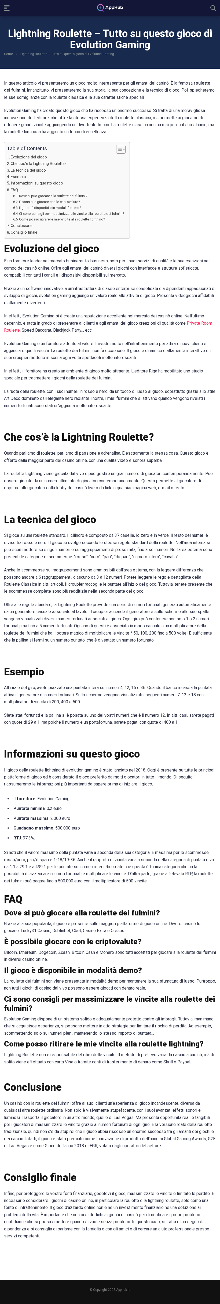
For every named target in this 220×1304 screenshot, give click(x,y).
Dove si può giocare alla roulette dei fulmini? (53, 196)
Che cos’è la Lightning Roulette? (39, 163)
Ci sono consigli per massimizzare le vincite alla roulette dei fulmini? (71, 214)
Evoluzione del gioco (29, 157)
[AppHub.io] (110, 7)
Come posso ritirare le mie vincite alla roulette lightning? (62, 219)
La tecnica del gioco (28, 170)
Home (8, 54)
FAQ (14, 190)
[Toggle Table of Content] (118, 149)
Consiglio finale (24, 232)
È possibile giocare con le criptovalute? (49, 202)
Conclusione (21, 225)
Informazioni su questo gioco (37, 183)
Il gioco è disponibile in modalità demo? (50, 208)
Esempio (18, 177)
